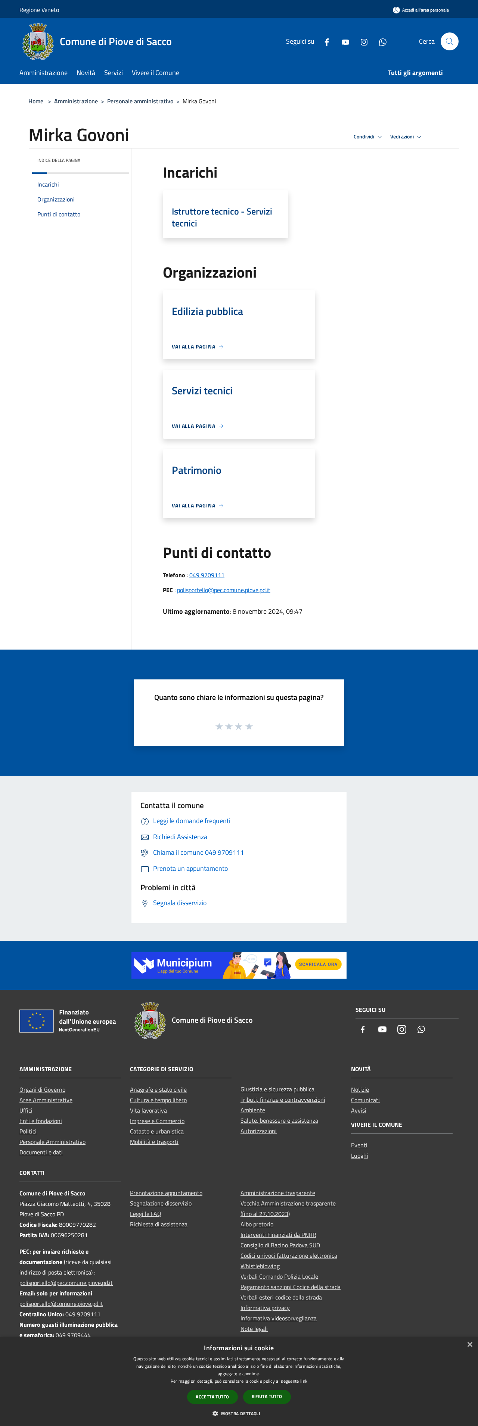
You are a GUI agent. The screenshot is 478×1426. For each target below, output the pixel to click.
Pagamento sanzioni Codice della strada (290, 1286)
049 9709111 (206, 574)
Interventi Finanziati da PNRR (278, 1234)
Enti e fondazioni (40, 1120)
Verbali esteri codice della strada (281, 1297)
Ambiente (252, 1110)
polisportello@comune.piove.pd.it (61, 1303)
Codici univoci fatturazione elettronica (288, 1255)
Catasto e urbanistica (157, 1131)
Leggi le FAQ (145, 1213)
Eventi (359, 1145)
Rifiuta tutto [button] (267, 1396)
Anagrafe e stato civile (158, 1089)
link (303, 1381)
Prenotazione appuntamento (166, 1192)
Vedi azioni (402, 136)
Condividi (364, 136)
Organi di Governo (42, 1089)
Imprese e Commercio (157, 1120)
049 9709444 (73, 1334)
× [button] (469, 1345)
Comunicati (365, 1099)
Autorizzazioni (258, 1130)
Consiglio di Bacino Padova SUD (280, 1245)
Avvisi (358, 1110)
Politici (28, 1131)
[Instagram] (361, 41)
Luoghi (359, 1155)
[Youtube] (342, 41)
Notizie (360, 1089)
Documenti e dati (41, 1152)
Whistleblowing (260, 1265)
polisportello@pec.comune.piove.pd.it (223, 589)
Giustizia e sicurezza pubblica (277, 1089)
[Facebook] (323, 41)
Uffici (25, 1110)
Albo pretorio (256, 1224)
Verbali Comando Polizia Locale (279, 1276)
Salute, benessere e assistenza (279, 1120)
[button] (239, 1413)
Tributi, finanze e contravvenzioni (282, 1099)
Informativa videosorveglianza (278, 1318)
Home (35, 101)
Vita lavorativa (148, 1110)
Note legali (254, 1328)
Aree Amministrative (45, 1099)
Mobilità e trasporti (154, 1141)
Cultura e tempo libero (158, 1099)
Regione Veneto (39, 9)
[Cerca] (450, 41)
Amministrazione (76, 101)
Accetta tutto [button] (212, 1396)
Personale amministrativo (140, 101)
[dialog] (239, 1381)
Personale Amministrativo (52, 1141)
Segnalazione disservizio (161, 1203)
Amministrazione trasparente (277, 1192)
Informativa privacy (265, 1307)
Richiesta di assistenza (158, 1224)
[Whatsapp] (379, 41)
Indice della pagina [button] (58, 160)
